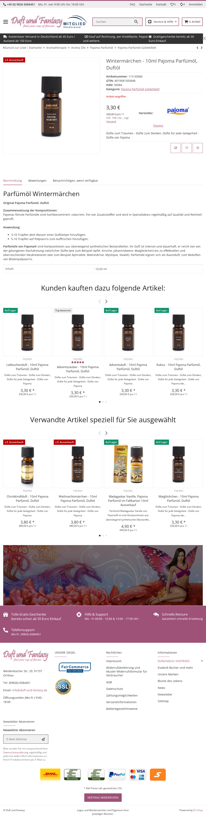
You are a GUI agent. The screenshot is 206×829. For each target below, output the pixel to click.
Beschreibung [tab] (12, 180)
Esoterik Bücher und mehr (175, 668)
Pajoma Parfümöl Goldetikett (140, 89)
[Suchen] (136, 21)
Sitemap (163, 701)
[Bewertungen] (77, 362)
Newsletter (165, 694)
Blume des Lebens (170, 681)
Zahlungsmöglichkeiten (122, 695)
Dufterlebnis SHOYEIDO (174, 661)
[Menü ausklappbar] (5, 21)
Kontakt (161, 4)
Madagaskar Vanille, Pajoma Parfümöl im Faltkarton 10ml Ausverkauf (128, 500)
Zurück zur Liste (15, 48)
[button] (173, 4)
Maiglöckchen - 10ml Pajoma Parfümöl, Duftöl (179, 498)
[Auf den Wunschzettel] (187, 148)
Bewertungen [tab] (37, 180)
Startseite (145, 4)
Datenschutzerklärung (15, 752)
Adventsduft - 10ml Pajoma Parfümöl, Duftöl (128, 367)
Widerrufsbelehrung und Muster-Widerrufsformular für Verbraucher (126, 671)
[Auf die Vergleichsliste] (176, 148)
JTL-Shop (198, 810)
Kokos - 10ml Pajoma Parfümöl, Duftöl (179, 367)
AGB (109, 682)
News (161, 688)
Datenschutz (114, 689)
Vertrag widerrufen (103, 797)
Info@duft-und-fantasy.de (29, 690)
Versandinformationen (121, 702)
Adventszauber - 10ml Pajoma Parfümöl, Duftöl (78, 369)
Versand (111, 121)
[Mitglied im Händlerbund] (75, 21)
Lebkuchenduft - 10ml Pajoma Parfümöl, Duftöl (27, 367)
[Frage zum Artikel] (198, 148)
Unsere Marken (168, 674)
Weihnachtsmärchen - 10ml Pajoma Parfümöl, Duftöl (78, 498)
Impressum (114, 661)
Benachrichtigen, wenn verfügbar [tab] (75, 180)
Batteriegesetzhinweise (122, 709)
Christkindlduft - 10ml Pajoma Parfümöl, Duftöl (27, 498)
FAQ (132, 4)
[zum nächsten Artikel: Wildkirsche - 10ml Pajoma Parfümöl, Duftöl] (197, 47)
